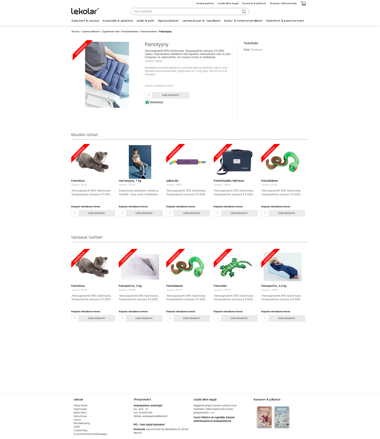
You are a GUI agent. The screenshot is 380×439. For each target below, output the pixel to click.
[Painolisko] (235, 267)
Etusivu (76, 31)
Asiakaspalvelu (205, 3)
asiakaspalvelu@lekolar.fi (155, 416)
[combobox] (189, 11)
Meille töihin (80, 413)
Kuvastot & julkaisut (254, 3)
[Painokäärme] (282, 162)
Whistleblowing (82, 423)
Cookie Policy (80, 430)
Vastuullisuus (80, 416)
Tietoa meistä (80, 406)
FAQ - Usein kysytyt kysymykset (149, 425)
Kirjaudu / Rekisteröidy (283, 3)
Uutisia (77, 420)
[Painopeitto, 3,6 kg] (282, 267)
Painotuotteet (149, 31)
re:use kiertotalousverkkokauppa (90, 434)
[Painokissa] (92, 162)
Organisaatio (80, 409)
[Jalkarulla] (187, 162)
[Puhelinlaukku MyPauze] (235, 162)
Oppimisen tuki (111, 31)
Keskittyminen (130, 31)
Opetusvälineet (91, 31)
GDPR (77, 427)
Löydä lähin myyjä (228, 3)
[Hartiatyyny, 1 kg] (140, 162)
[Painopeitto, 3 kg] (140, 267)
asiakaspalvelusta (222, 421)
